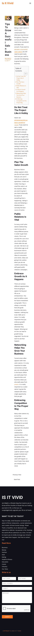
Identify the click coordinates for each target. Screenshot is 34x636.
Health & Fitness (7, 559)
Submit (7, 617)
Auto (3, 555)
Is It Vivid (7, 3)
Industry (4, 566)
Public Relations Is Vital (21, 86)
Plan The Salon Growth (20, 83)
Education (5, 562)
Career (4, 564)
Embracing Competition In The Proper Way (21, 100)
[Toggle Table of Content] (25, 73)
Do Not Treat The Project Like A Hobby (21, 78)
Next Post (17, 479)
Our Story (5, 569)
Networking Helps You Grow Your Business (21, 95)
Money (4, 550)
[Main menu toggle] (30, 3)
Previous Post (17, 475)
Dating (4, 557)
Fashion (4, 552)
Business (8, 58)
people (16, 384)
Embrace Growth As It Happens (21, 90)
